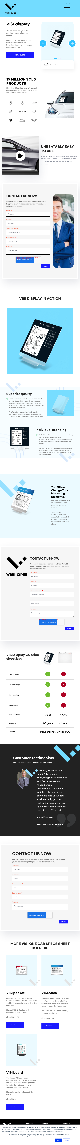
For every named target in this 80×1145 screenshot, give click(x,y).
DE (67, 3)
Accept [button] (58, 1140)
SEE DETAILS (15, 1025)
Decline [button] (67, 1140)
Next (72, 43)
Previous (43, 43)
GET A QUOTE (20, 55)
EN (69, 3)
